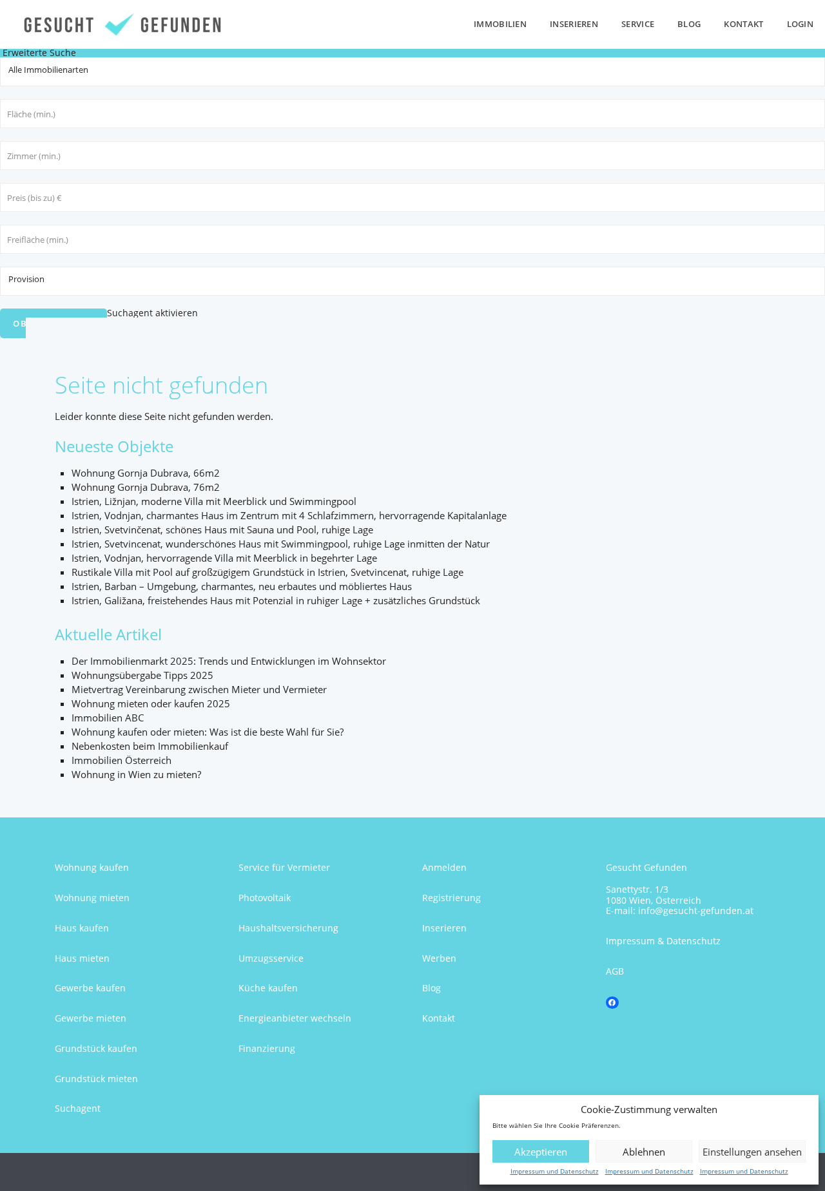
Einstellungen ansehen (752, 1151)
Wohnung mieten (92, 897)
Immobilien (500, 24)
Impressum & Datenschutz (663, 941)
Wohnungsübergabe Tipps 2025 (142, 675)
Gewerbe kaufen (90, 988)
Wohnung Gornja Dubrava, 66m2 (146, 472)
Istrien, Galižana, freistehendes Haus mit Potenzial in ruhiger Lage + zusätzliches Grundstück (276, 600)
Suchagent (78, 1108)
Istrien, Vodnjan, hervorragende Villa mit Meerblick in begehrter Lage (224, 557)
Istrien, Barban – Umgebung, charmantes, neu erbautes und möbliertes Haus (242, 586)
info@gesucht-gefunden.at (695, 910)
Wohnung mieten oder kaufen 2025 (151, 703)
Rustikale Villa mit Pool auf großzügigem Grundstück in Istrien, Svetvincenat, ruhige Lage (267, 572)
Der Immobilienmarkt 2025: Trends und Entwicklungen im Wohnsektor (229, 660)
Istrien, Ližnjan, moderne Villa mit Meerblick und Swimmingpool (214, 501)
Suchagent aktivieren (152, 313)
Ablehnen (644, 1151)
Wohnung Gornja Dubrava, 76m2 (146, 487)
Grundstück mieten (96, 1078)
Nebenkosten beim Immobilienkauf (150, 745)
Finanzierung (266, 1048)
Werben (439, 958)
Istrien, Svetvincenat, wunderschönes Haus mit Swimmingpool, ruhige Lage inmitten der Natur (281, 543)
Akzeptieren (540, 1151)
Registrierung (451, 897)
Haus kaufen (82, 928)
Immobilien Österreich (121, 760)
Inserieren (574, 24)
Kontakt (743, 24)
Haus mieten (82, 958)
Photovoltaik (264, 897)
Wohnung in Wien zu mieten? (136, 774)
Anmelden (444, 867)
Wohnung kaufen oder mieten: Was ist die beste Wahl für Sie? (208, 731)
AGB (615, 971)
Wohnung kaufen (92, 867)
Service (637, 24)
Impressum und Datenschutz (554, 1171)
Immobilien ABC (108, 717)
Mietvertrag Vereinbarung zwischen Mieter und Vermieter (199, 689)
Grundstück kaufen (96, 1048)
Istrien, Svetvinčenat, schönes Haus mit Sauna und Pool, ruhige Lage (222, 529)
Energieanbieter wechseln (294, 1018)
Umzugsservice (271, 958)
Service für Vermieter (284, 867)
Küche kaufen (268, 988)
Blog (689, 24)
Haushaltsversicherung (288, 928)
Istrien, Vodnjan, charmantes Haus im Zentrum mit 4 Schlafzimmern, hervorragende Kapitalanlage (289, 515)
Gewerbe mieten (90, 1018)
